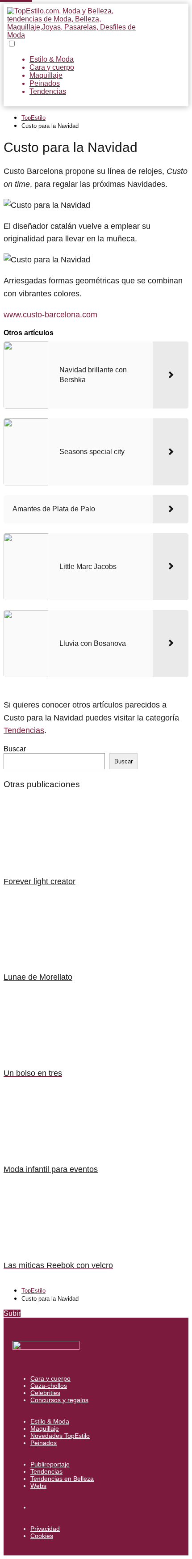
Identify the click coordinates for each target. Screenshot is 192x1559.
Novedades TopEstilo (60, 1435)
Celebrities (45, 1392)
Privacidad (45, 1528)
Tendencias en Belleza (62, 1478)
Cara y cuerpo (51, 67)
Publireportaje (50, 1464)
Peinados (44, 83)
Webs (38, 1485)
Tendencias (47, 91)
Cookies (41, 1535)
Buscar (15, 749)
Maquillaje (46, 75)
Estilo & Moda (51, 59)
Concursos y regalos (59, 1399)
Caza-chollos (48, 1385)
